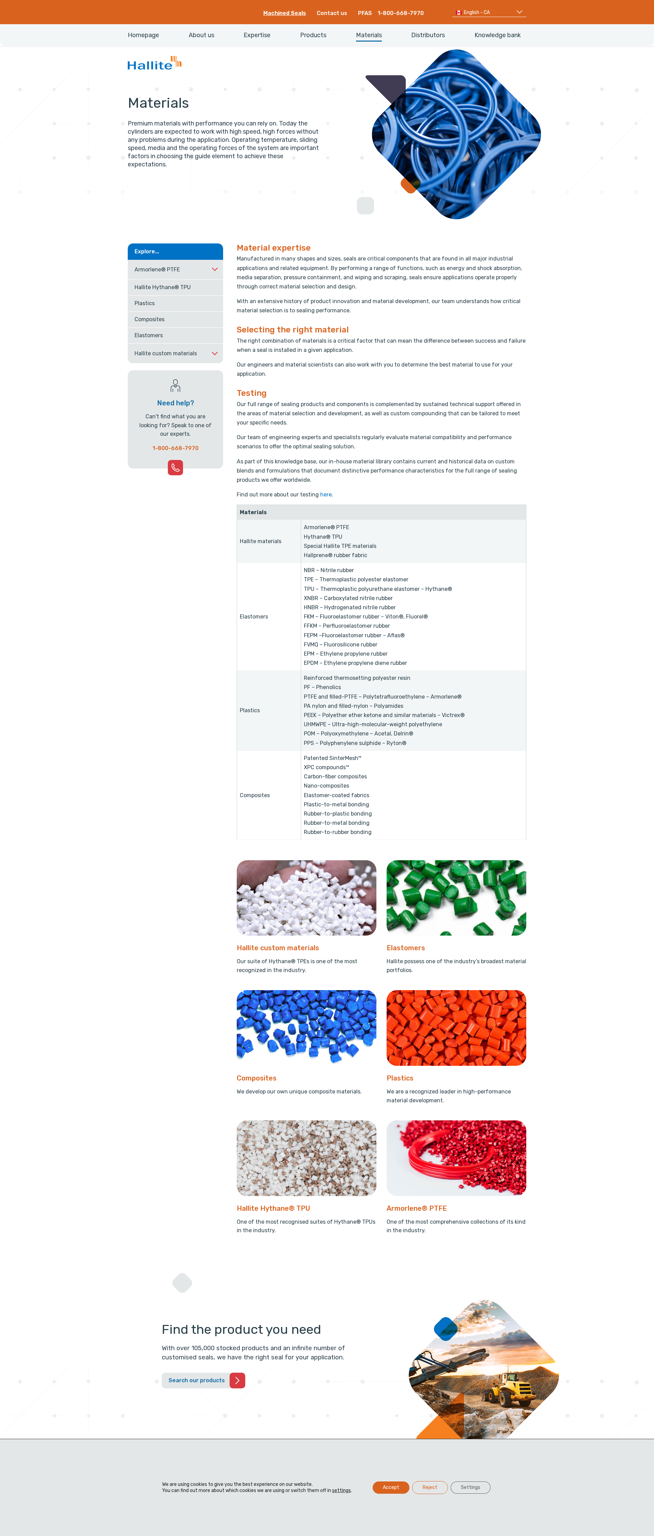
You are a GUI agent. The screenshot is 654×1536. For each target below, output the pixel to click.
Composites (150, 319)
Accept (391, 1487)
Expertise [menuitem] (257, 35)
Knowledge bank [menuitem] (497, 35)
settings (341, 1490)
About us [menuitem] (201, 35)
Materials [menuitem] (369, 35)
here (326, 494)
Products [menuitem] (313, 35)
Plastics (145, 303)
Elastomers (149, 335)
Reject (430, 1487)
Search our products (197, 1380)
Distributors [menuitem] (428, 35)
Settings (470, 1487)
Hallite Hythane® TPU (163, 287)
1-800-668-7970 (401, 13)
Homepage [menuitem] (143, 35)
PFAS (365, 13)
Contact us (332, 13)
